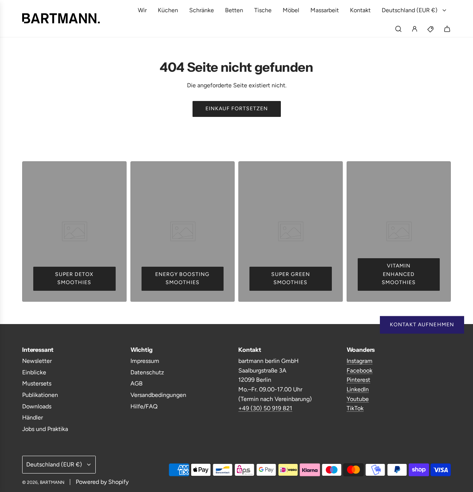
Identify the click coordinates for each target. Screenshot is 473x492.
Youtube (358, 398)
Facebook (359, 370)
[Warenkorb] (447, 29)
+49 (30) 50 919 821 (265, 408)
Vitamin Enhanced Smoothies (399, 274)
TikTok (355, 408)
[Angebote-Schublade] (431, 29)
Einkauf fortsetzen (236, 108)
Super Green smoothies (290, 278)
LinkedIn (358, 389)
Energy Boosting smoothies (182, 278)
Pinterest (358, 379)
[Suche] (398, 29)
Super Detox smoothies (74, 278)
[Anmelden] (414, 29)
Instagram (359, 360)
